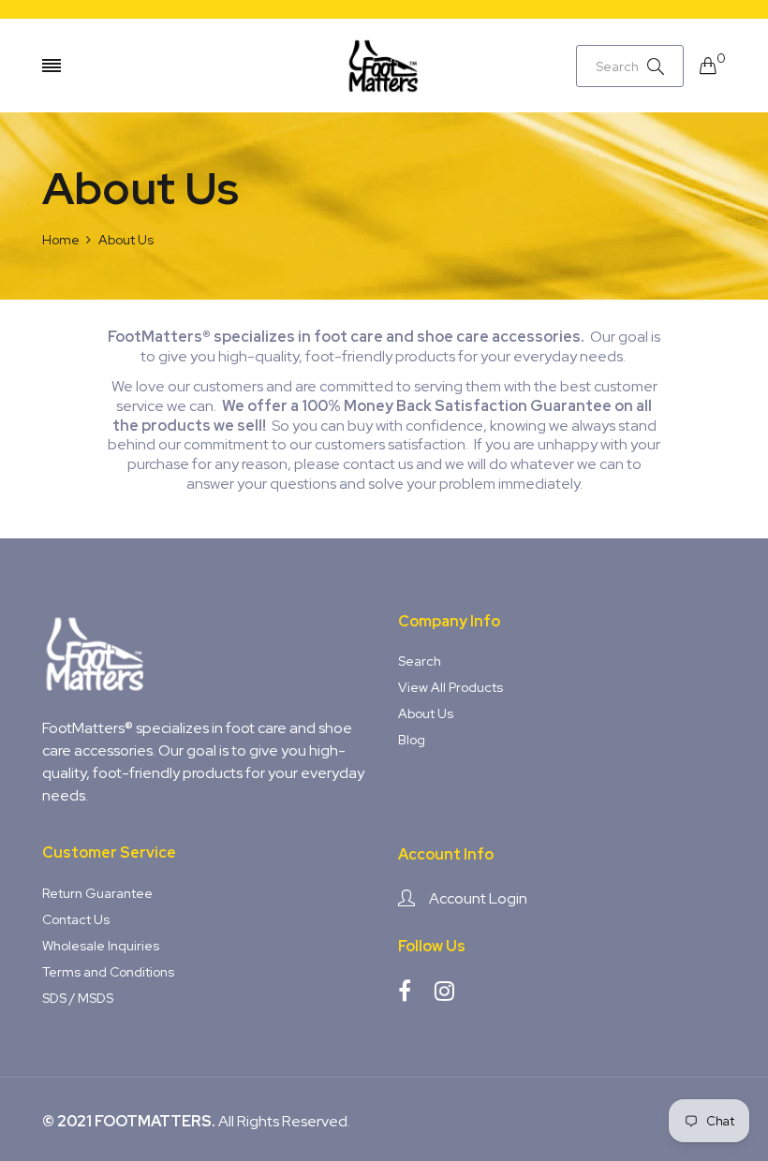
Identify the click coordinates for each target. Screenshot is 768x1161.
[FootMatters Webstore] (384, 65)
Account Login (478, 898)
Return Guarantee (97, 893)
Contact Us (76, 919)
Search (419, 661)
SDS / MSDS (77, 998)
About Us (425, 713)
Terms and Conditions (108, 971)
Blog (411, 739)
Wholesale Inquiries (100, 945)
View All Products (450, 687)
